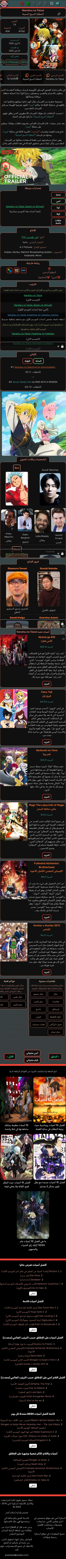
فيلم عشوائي (32, 1060)
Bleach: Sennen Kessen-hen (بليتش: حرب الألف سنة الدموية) (30, 1420)
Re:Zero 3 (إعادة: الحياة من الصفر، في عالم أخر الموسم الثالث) (30, 1271)
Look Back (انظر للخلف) (30, 1392)
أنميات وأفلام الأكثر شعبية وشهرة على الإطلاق (33, 1453)
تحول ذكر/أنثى (56, 1024)
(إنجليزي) (42, 277)
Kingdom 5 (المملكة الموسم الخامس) (30, 1440)
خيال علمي (17, 997)
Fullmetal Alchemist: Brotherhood (46, 867)
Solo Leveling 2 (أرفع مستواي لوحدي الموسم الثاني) (30, 1316)
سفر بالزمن (38, 1001)
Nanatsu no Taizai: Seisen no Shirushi (25, 206)
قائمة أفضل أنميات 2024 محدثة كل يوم (33, 1413)
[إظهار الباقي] (33, 346)
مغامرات (55, 1001)
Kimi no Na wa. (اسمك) (30, 1400)
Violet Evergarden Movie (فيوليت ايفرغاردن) (30, 1396)
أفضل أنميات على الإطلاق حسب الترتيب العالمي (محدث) (33, 1337)
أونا (58, 207)
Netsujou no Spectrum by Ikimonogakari (34, 367)
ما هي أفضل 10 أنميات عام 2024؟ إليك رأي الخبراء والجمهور (33, 1245)
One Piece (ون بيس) (30, 1275)
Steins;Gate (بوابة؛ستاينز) (30, 1355)
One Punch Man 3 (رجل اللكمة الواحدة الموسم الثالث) (30, 1307)
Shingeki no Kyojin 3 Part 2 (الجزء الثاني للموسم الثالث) (30, 1360)
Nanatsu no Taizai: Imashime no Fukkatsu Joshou (33, 315)
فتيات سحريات (38, 1024)
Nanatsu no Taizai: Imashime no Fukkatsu (33, 333)
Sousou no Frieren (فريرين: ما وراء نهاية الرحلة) (30, 1344)
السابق (55, 1056)
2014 (23, 62)
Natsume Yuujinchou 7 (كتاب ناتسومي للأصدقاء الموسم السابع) (30, 1283)
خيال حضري (38, 994)
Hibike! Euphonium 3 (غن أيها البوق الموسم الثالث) (30, 1432)
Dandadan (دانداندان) (30, 1279)
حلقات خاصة (58, 221)
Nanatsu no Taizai (33, 295)
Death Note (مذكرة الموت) (30, 1464)
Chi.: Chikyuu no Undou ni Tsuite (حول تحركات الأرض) (30, 1436)
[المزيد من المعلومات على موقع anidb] (16, 270)
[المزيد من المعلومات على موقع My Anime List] (23, 270)
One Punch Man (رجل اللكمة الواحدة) (30, 1475)
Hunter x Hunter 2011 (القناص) (30, 1364)
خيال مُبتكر (55, 1032)
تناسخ (38, 1009)
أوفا (58, 214)
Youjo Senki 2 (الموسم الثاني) (30, 1311)
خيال (56, 994)
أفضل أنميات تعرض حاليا (33, 1264)
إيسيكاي (55, 1009)
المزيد (47, 683)
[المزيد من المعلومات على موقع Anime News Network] (9, 270)
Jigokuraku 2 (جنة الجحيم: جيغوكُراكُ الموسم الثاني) (30, 1320)
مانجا (58, 194)
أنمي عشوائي (32, 1053)
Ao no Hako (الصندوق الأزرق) (30, 1288)
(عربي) (54, 277)
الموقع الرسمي (49, 272)
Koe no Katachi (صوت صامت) (30, 1388)
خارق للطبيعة (55, 1017)
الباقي (33, 1293)
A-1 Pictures (12, 62)
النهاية (27, 361)
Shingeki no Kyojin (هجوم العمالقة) (30, 1460)
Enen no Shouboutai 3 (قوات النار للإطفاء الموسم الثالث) (30, 1324)
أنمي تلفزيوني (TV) (30, 237)
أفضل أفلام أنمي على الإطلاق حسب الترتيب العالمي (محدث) (33, 1377)
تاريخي (38, 1017)
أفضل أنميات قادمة (33, 1301)
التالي (9, 1056)
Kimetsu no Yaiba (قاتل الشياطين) (30, 1480)
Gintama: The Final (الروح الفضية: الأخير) (30, 1384)
